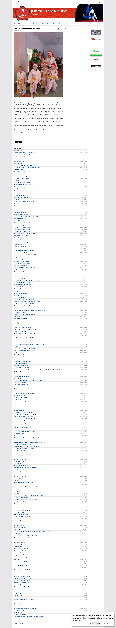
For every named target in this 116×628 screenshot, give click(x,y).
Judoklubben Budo (19, 2)
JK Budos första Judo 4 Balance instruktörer (24, 501)
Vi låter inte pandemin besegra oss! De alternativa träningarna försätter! (30, 374)
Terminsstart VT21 (18, 378)
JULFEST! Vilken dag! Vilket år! (21, 297)
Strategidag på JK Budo (19, 472)
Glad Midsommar (18, 567)
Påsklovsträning (18, 589)
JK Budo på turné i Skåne (20, 450)
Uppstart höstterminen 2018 (20, 565)
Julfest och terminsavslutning (27, 29)
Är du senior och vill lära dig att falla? (22, 284)
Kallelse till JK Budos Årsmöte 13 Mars (23, 231)
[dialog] (93, 619)
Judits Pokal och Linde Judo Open (22, 361)
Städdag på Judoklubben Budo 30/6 (22, 580)
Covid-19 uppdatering (19, 410)
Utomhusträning (17, 399)
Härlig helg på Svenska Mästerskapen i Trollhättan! (26, 233)
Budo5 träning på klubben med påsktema (23, 482)
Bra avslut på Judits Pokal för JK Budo (23, 538)
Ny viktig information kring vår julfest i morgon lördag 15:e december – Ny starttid (32, 531)
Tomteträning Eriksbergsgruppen (21, 203)
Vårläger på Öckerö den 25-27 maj (22, 576)
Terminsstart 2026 (18, 163)
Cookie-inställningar (18, 623)
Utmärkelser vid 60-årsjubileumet (21, 357)
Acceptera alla (107, 623)
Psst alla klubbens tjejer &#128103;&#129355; (24, 418)
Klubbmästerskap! (18, 244)
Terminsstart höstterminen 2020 (21, 389)
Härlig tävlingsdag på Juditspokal (21, 548)
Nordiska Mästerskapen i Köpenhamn (22, 186)
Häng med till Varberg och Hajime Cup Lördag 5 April (26, 486)
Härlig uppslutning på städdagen (21, 561)
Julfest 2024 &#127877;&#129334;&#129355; (24, 201)
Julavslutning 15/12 (18, 533)
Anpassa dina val (77, 623)
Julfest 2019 (17, 440)
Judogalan (16, 346)
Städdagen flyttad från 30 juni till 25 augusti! (24, 569)
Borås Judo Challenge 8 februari (21, 425)
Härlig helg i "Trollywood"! (20, 278)
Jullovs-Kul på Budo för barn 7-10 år (22, 240)
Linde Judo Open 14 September (21, 457)
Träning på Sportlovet (19, 161)
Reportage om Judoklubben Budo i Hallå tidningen (25, 276)
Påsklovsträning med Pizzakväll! (21, 586)
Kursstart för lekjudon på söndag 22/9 (22, 455)
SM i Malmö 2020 (18, 429)
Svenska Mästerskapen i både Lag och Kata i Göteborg (27, 535)
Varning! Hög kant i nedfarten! (21, 520)
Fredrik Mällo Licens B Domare (21, 208)
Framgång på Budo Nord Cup (20, 469)
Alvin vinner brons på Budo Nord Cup (22, 227)
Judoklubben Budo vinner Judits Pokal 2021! (24, 337)
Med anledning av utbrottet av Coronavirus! (24, 412)
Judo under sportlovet (19, 512)
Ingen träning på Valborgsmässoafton (22, 578)
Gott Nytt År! (17, 529)
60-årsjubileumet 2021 (19, 354)
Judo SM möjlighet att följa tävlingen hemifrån (24, 431)
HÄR (43, 129)
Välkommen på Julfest (19, 342)
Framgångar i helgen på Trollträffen (22, 323)
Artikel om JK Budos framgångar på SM (23, 327)
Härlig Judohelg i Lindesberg (20, 257)
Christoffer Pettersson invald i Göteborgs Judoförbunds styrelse (28, 495)
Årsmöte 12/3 (17, 191)
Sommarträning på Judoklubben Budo (22, 154)
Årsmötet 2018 (17, 593)
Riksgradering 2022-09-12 (20, 316)
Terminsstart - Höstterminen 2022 (21, 318)
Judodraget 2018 (18, 552)
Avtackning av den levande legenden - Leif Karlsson (26, 216)
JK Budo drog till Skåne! (19, 312)
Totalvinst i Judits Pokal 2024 (21, 214)
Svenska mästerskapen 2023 (21, 293)
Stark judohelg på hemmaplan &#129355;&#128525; (26, 254)
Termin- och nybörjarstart (20, 435)
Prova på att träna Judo (19, 386)
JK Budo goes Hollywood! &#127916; (22, 444)
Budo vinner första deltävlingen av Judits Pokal (25, 333)
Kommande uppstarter (19, 601)
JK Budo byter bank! (19, 525)
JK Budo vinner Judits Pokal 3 (21, 459)
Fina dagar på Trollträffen (20, 212)
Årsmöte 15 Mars (18, 288)
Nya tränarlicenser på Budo (20, 420)
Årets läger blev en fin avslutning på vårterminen (25, 467)
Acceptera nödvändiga (95, 623)
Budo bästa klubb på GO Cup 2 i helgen (23, 306)
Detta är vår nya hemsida (20, 614)
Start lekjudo (17, 559)
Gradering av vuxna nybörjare (21, 205)
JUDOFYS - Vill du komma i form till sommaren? (25, 414)
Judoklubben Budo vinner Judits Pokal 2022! (24, 303)
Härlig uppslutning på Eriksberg (21, 555)
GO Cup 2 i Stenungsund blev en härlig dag (24, 448)
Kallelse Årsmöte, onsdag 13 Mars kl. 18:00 (24, 518)
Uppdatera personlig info (19, 157)
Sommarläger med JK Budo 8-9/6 (21, 478)
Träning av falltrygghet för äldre (21, 235)
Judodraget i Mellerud (19, 452)
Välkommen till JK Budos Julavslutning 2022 (24, 299)
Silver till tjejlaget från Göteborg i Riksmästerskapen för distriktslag (29, 344)
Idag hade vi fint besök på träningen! (22, 427)
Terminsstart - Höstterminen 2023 (21, 261)
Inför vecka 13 (17, 403)
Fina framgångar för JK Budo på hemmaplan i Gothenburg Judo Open (30, 310)
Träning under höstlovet (19, 542)
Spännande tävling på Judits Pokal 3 (22, 259)
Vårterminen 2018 (18, 612)
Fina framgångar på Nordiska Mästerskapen (24, 152)
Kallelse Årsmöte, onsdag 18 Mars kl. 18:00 (24, 423)
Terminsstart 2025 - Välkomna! (21, 197)
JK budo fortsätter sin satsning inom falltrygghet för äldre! (27, 280)
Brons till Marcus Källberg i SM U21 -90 (23, 474)
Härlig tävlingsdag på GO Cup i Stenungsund (24, 348)
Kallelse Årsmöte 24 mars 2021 (21, 376)
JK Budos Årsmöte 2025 (19, 188)
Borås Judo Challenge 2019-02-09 (22, 510)
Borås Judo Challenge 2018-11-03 (22, 540)
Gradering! (16, 180)
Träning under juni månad (20, 395)
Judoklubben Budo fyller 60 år (21, 363)
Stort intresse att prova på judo (21, 384)
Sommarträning (17, 320)
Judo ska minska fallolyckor (20, 606)
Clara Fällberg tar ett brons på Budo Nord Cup (24, 350)
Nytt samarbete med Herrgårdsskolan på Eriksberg (25, 523)
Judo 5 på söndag (18, 597)
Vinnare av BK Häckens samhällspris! (23, 174)
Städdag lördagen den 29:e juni (21, 465)
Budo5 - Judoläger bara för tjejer (21, 246)
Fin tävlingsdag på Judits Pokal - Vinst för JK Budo (26, 325)
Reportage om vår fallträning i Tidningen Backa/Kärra (26, 274)
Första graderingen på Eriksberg (21, 514)
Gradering (16, 199)
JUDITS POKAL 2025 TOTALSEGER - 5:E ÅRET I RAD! (27, 167)
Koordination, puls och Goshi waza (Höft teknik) (25, 393)
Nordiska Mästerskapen (19, 225)
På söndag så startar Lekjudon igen (22, 516)
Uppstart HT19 (17, 463)
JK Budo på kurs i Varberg (20, 610)
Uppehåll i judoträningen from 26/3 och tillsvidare (25, 401)
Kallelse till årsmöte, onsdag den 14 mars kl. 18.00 (25, 599)
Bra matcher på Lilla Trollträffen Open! (23, 359)
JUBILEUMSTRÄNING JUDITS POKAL (23, 165)
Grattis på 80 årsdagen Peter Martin (22, 382)
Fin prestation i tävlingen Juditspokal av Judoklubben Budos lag (28, 616)
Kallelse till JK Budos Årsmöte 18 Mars (23, 159)
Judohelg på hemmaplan (19, 352)
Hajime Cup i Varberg (19, 584)
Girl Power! (16, 493)
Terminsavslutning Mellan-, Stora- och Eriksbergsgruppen (27, 391)
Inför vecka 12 (17, 408)
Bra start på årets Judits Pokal (21, 503)
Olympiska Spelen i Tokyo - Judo (21, 367)
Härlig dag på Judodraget (20, 508)
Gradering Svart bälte (19, 461)
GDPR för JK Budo (18, 572)
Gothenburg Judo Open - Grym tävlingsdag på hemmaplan (27, 446)
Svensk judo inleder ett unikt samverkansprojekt (25, 608)
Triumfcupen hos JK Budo (20, 550)
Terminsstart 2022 (18, 340)
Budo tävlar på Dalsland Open (21, 331)
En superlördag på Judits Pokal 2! (22, 282)
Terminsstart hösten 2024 (20, 218)
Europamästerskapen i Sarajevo (21, 220)
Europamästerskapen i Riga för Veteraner (23, 184)
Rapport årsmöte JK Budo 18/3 (21, 406)
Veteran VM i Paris (18, 169)
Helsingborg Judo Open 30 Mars (21, 491)
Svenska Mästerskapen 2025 (21, 195)
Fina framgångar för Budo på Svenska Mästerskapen (26, 329)
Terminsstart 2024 (18, 237)
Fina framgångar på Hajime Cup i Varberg (23, 271)
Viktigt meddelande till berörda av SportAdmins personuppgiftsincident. (30, 193)
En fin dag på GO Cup (19, 544)
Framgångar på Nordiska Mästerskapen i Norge (25, 267)
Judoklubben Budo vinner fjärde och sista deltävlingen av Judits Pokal (30, 442)
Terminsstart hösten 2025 (20, 171)
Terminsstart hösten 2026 (20, 150)
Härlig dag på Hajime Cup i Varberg (22, 484)
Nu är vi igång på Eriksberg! (20, 557)
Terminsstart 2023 (18, 295)
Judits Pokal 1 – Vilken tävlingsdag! (22, 286)
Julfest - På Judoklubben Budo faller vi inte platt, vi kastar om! (28, 380)
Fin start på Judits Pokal (19, 595)
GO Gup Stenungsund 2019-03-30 (22, 489)
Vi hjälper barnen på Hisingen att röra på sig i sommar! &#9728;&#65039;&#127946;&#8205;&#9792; (37, 369)
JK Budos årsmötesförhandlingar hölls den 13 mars (26, 499)
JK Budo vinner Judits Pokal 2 (21, 476)
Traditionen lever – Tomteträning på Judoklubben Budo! (26, 437)
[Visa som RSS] (65, 28)
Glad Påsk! (16, 480)
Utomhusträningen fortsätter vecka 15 (22, 397)
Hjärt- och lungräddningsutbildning (22, 229)
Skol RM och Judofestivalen (20, 265)
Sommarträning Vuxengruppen (21, 176)
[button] (38, 135)
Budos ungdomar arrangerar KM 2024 (22, 210)
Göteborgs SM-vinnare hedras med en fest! (24, 269)
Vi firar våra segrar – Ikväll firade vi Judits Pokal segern (27, 301)
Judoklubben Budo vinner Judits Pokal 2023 (24, 250)
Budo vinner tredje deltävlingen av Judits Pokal (25, 314)
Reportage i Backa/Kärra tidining (21, 178)
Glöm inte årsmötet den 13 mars (21, 506)
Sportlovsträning (18, 604)
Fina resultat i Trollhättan (20, 574)
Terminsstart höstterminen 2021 (21, 365)
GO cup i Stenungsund (19, 591)
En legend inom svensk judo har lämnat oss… (24, 252)
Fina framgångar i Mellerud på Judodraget (23, 416)
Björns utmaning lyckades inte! (21, 497)
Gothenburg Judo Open (19, 546)
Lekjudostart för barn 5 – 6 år (20, 433)
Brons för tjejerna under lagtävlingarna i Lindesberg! (26, 308)
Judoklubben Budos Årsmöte (20, 371)
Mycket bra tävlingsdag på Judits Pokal (23, 582)
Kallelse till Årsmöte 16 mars (20, 335)
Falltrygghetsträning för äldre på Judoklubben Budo (25, 291)
